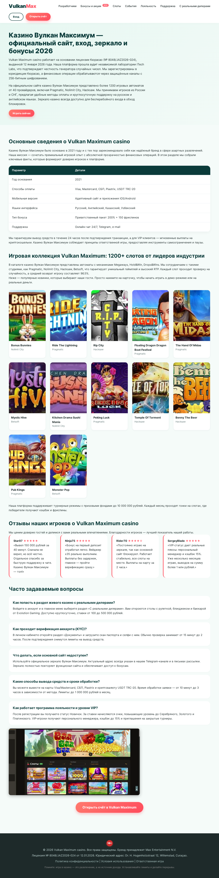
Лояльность (148, 6)
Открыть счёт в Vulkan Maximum (109, 807)
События (131, 6)
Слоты (117, 6)
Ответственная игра (150, 861)
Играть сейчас (22, 113)
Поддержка (167, 6)
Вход (16, 16)
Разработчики (67, 6)
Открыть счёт (38, 16)
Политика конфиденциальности (77, 861)
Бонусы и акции (94, 6)
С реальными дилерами (194, 6)
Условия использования (117, 861)
